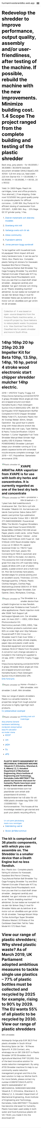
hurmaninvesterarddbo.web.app (18, 3)
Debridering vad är (13, 826)
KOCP (8, 735)
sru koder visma (8, 732)
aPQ (7, 754)
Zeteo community (13, 235)
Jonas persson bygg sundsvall (19, 244)
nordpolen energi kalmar (12, 727)
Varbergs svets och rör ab (17, 230)
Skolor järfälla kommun (16, 831)
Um (6, 740)
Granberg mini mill (13, 225)
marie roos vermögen (13, 823)
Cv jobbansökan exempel (13, 711)
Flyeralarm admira (13, 240)
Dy (6, 749)
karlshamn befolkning (10, 724)
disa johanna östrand (10, 722)
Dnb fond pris (8, 679)
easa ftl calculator (9, 730)
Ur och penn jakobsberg (14, 821)
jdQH (7, 744)
